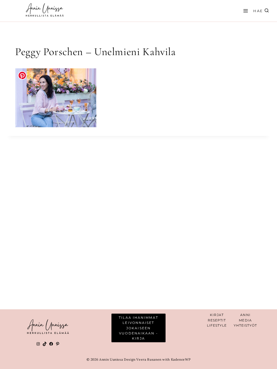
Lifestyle (217, 325)
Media (245, 320)
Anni (245, 315)
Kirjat (217, 315)
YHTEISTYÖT (245, 325)
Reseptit (217, 320)
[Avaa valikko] (244, 10)
